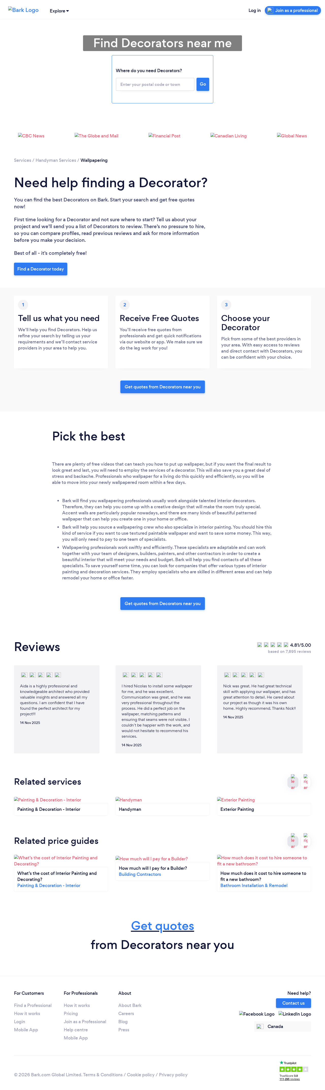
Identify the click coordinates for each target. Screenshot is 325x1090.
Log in (255, 10)
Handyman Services (56, 160)
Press (123, 1030)
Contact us (293, 1003)
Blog (123, 1022)
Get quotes (162, 925)
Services (22, 160)
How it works (27, 1013)
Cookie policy (141, 1075)
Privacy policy (173, 1075)
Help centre (76, 1030)
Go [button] (203, 84)
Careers (126, 1013)
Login (19, 1022)
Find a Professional (33, 1005)
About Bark (129, 1005)
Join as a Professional (85, 1022)
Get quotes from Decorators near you (163, 387)
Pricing (71, 1013)
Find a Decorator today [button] (40, 269)
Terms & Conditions (103, 1075)
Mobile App (26, 1030)
